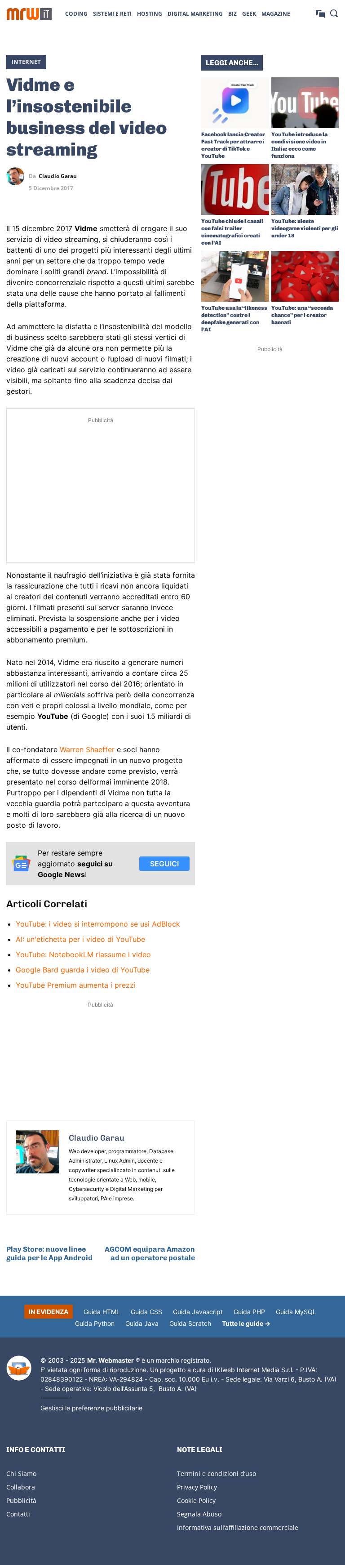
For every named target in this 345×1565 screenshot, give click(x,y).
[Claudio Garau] (17, 176)
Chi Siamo (21, 1473)
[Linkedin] (145, 176)
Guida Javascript (198, 1311)
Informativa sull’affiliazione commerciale (237, 1527)
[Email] (186, 197)
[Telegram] (186, 176)
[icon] (320, 13)
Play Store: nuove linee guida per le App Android (49, 1253)
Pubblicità (21, 1500)
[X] (124, 176)
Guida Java (142, 1323)
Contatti (18, 1514)
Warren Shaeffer (87, 749)
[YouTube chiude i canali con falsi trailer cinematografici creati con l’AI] (235, 189)
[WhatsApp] (165, 176)
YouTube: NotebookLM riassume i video (83, 954)
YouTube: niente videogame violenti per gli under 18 (304, 228)
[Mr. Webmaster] (18, 1368)
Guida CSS (146, 1311)
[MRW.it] (29, 14)
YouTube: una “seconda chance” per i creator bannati (302, 315)
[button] (333, 13)
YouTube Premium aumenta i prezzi (76, 985)
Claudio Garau (58, 176)
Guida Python (95, 1323)
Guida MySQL (296, 1311)
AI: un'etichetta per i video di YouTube (80, 939)
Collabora (20, 1487)
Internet (26, 62)
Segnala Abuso (199, 1514)
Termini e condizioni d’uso (216, 1473)
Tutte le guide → (246, 1323)
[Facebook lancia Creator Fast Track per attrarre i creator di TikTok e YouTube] (235, 102)
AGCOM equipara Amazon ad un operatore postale (150, 1253)
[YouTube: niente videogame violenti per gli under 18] (305, 189)
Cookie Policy (196, 1500)
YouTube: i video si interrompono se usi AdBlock (98, 923)
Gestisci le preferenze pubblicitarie (91, 1408)
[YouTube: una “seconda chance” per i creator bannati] (305, 276)
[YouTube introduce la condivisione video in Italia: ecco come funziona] (305, 102)
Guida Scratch (190, 1323)
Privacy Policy (197, 1487)
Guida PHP (249, 1311)
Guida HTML (102, 1311)
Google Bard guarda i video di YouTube (83, 969)
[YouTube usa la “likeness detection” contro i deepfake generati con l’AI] (235, 276)
